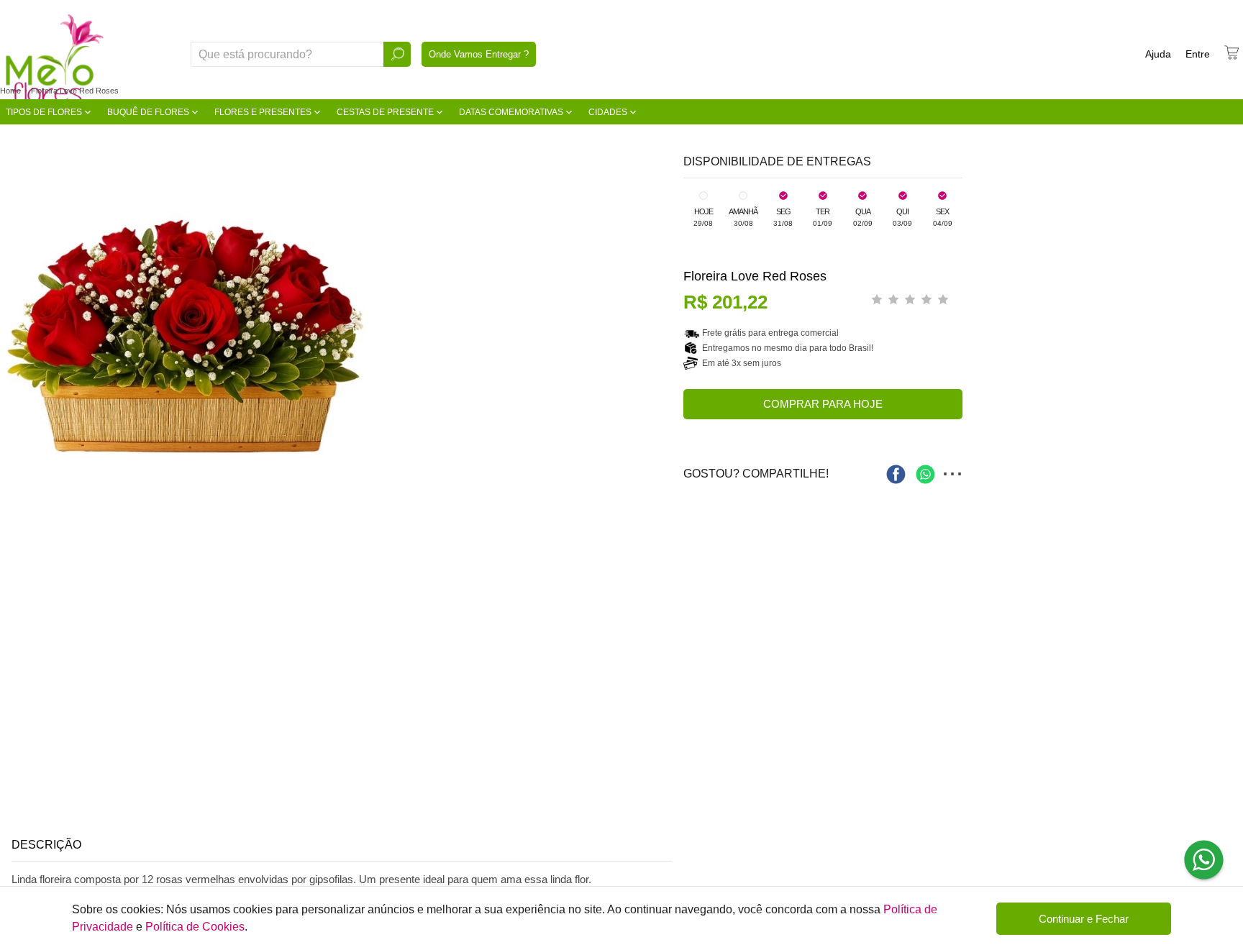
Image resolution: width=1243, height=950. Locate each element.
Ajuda (1158, 54)
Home (10, 90)
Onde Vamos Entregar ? (479, 54)
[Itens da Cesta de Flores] (1231, 52)
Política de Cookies (195, 927)
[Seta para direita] (669, 330)
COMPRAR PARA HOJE (823, 404)
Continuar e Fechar (1084, 919)
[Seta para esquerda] (14, 330)
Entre (1197, 54)
